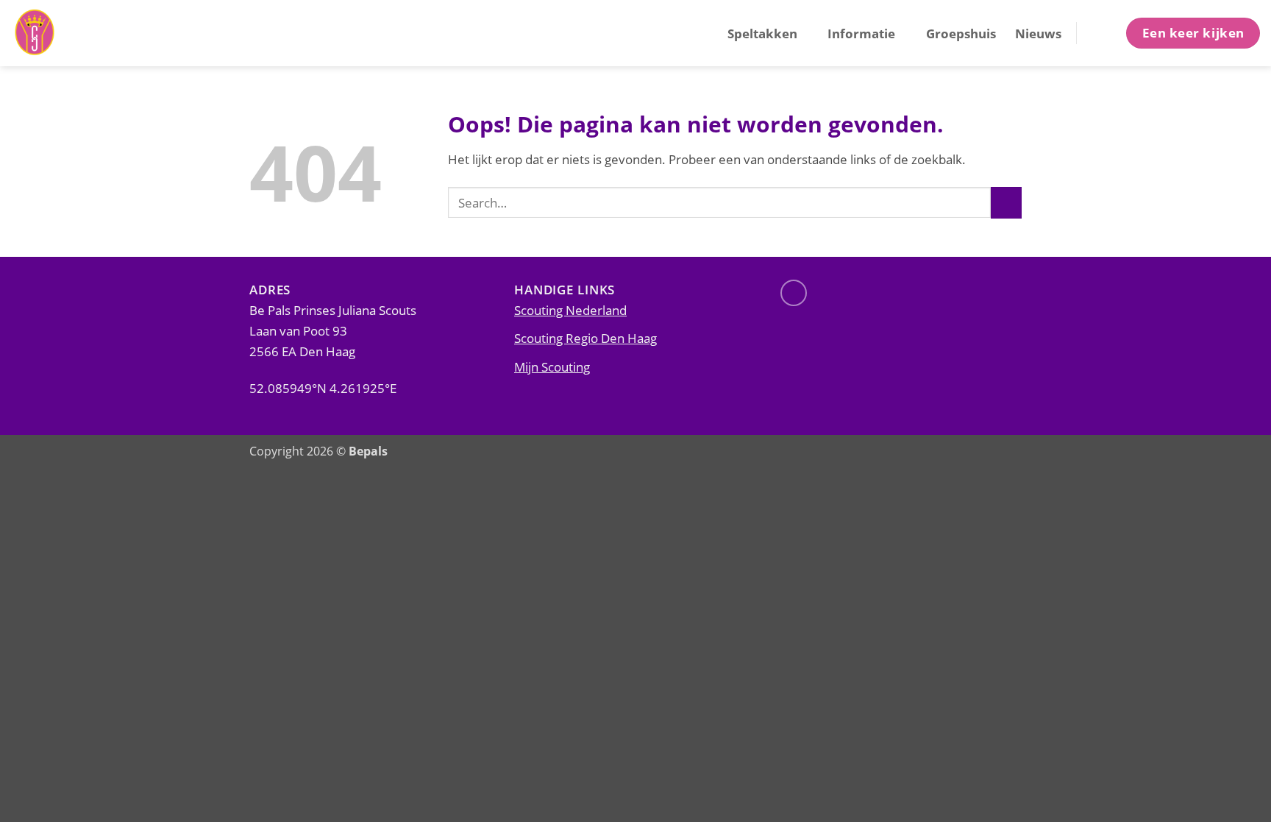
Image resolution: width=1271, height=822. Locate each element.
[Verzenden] (1006, 203)
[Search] (1100, 32)
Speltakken (762, 33)
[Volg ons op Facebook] (793, 293)
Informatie (861, 33)
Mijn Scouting (552, 366)
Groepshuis (961, 33)
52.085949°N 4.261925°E (322, 388)
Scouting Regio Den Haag (585, 338)
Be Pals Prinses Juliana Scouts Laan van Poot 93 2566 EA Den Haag (332, 330)
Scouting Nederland (570, 310)
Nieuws (1038, 33)
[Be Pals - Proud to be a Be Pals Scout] (84, 33)
